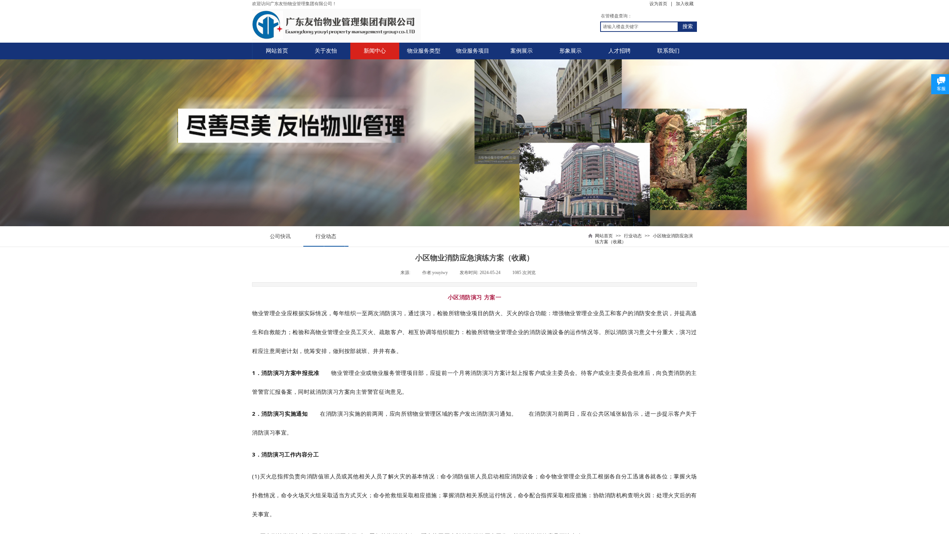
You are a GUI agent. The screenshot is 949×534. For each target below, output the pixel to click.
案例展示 (521, 51)
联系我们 (668, 51)
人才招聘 (619, 51)
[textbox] (639, 27)
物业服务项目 (472, 51)
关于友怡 (326, 51)
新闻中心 (375, 51)
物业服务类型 (423, 51)
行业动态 (633, 235)
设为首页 (658, 3)
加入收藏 (685, 3)
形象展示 (570, 51)
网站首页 (277, 51)
